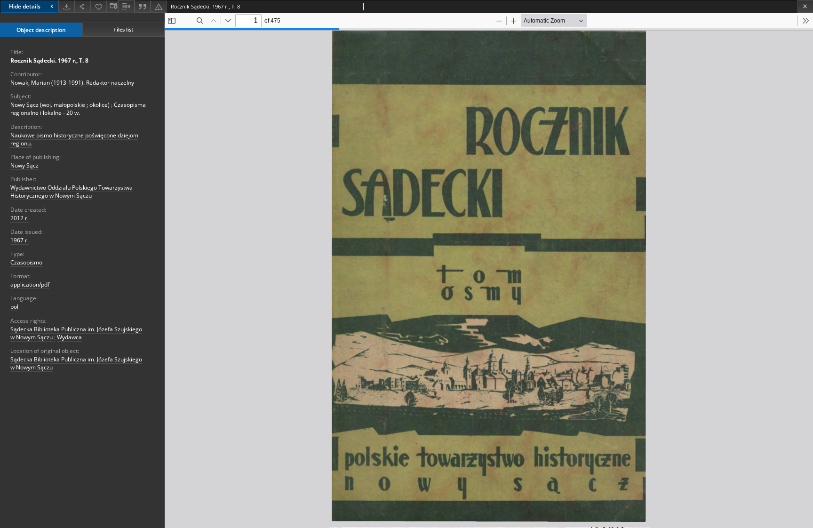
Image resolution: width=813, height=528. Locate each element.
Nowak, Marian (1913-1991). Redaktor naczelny (72, 83)
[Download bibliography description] (126, 6)
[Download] (66, 6)
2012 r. (19, 218)
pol (14, 307)
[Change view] (112, 6)
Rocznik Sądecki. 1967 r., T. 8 (49, 60)
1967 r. (19, 240)
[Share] (82, 6)
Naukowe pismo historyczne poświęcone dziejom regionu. (74, 139)
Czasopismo (26, 262)
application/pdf (29, 284)
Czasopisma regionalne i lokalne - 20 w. (78, 109)
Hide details (24, 6)
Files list (123, 29)
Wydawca (69, 337)
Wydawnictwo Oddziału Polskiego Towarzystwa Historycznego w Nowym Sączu (71, 192)
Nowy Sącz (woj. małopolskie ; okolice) (60, 105)
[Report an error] (159, 6)
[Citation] (143, 6)
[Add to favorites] (99, 6)
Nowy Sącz (24, 165)
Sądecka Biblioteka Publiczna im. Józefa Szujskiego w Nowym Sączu (76, 363)
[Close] (805, 6)
